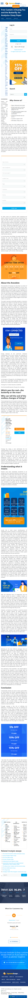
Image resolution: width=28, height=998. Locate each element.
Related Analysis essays (7, 93)
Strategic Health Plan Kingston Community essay (14, 871)
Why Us (3, 979)
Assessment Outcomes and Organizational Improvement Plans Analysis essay (13, 863)
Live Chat (19, 343)
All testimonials (14, 941)
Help (19, 432)
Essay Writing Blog (6, 982)
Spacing (4, 194)
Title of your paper (6, 173)
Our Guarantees (19, 976)
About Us (11, 976)
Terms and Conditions (5, 992)
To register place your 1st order (18, 51)
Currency (4, 200)
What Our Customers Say (14, 909)
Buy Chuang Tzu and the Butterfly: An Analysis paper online (7, 40)
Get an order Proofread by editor (21, 502)
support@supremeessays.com (14, 337)
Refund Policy (21, 992)
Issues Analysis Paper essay (9, 855)
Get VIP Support (21, 512)
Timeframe (4, 189)
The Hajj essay (6, 870)
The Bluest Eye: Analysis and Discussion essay (14, 866)
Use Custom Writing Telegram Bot (15, 962)
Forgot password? (18, 49)
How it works (5, 976)
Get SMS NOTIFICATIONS (14, 502)
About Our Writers (10, 979)
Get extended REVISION (7, 502)
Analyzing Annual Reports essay (10, 861)
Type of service (5, 162)
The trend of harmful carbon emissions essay (14, 853)
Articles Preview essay (8, 859)
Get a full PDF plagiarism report (14, 512)
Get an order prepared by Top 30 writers (7, 512)
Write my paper (19, 429)
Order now (16, 6)
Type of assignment (6, 167)
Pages (3, 184)
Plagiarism (22, 982)
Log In (18, 40)
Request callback (14, 334)
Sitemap (10, 993)
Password (12, 34)
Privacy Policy (14, 992)
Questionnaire (12, 920)
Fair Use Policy (4, 993)
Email (11, 29)
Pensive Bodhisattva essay (9, 868)
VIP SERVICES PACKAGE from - (14, 521)
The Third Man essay (8, 857)
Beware (18, 979)
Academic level (5, 178)
